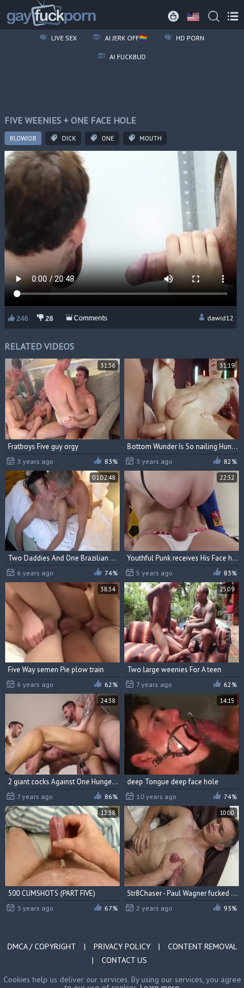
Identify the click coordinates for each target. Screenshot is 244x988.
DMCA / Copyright (41, 946)
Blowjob (23, 138)
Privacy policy (122, 946)
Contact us (124, 960)
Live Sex (63, 38)
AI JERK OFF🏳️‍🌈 (125, 38)
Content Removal (202, 946)
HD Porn (189, 38)
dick (68, 138)
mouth (150, 138)
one (107, 138)
